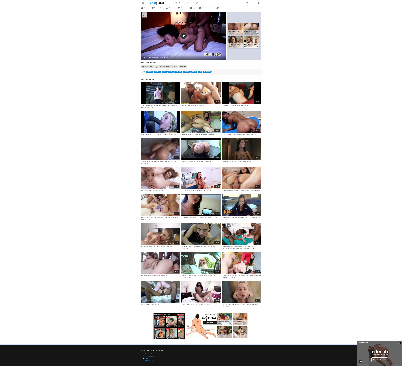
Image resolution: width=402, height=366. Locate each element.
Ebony (194, 71)
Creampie (187, 71)
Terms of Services (151, 354)
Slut (200, 71)
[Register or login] (259, 3)
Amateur (149, 71)
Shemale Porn (158, 8)
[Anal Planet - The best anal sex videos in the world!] (158, 4)
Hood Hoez (207, 71)
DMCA (147, 358)
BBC (164, 71)
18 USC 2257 (149, 361)
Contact (221, 8)
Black (170, 71)
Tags (194, 8)
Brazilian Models (207, 8)
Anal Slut (157, 71)
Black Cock (177, 71)
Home (145, 8)
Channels (183, 8)
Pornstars (171, 8)
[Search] (247, 3)
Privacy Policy (149, 356)
